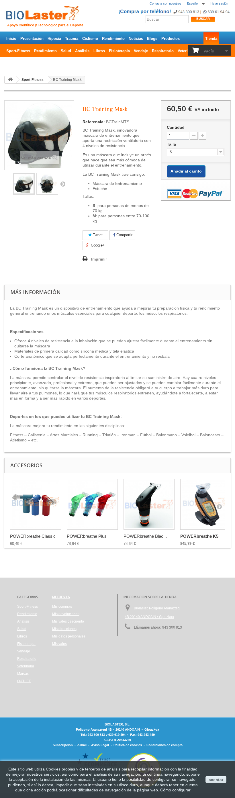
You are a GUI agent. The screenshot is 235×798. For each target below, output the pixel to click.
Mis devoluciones (65, 614)
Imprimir (99, 259)
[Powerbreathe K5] (205, 504)
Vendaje (141, 51)
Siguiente (63, 184)
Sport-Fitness (18, 51)
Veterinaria (187, 51)
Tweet (97, 235)
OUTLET (13, 63)
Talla (172, 144)
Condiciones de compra (164, 745)
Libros (99, 51)
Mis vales (59, 644)
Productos (170, 38)
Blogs (152, 38)
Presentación (32, 38)
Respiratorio (163, 51)
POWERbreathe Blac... (145, 536)
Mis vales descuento (68, 621)
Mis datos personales (68, 636)
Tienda (211, 38)
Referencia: (94, 122)
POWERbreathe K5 (199, 536)
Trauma (71, 38)
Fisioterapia (119, 51)
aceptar (216, 779)
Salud (66, 51)
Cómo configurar (175, 790)
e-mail (82, 745)
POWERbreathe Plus (87, 536)
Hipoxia (54, 38)
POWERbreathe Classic (33, 536)
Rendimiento (113, 38)
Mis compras (62, 607)
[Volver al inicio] (10, 79)
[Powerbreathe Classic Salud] (35, 504)
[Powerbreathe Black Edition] (149, 504)
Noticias (136, 38)
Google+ (97, 245)
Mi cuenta (61, 596)
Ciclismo (90, 38)
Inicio (11, 38)
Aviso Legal (100, 745)
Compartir (123, 235)
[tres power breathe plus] (92, 504)
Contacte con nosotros (165, 3)
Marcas (23, 674)
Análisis (82, 51)
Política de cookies (127, 745)
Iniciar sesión (219, 3)
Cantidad (176, 127)
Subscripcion (63, 745)
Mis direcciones (64, 629)
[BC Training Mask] (23, 183)
